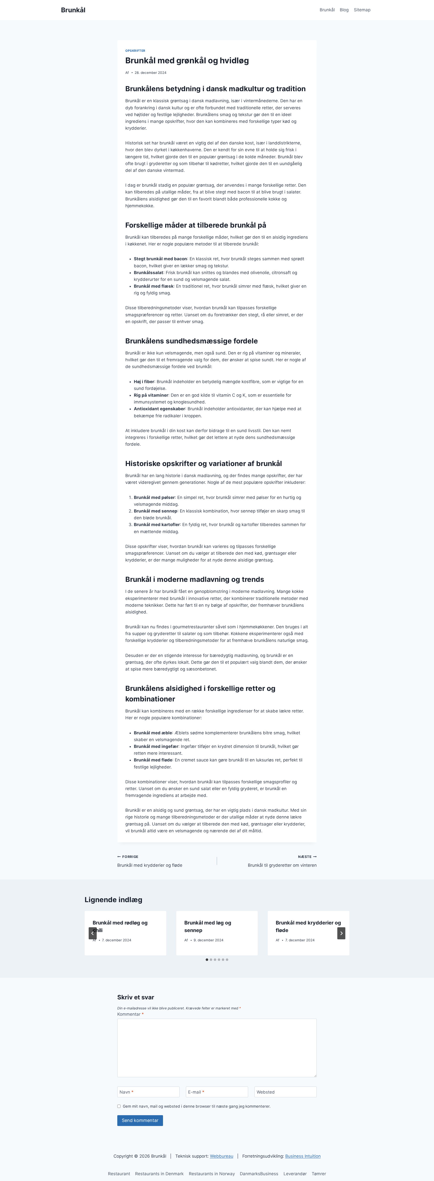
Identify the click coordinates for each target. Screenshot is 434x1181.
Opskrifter (135, 51)
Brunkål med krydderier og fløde (149, 861)
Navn (127, 1092)
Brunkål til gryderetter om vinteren (282, 861)
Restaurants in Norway (212, 1173)
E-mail (196, 1092)
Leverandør (295, 1173)
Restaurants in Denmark (159, 1173)
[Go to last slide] (93, 933)
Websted (266, 1092)
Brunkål (327, 9)
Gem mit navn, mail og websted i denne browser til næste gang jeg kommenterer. (196, 1106)
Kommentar (130, 1014)
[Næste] (341, 933)
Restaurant (119, 1173)
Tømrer (319, 1173)
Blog (344, 9)
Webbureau (221, 1156)
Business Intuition (303, 1156)
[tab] (207, 959)
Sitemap (362, 9)
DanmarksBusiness (259, 1173)
